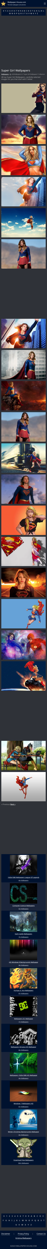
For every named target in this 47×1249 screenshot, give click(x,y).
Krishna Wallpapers (24, 1238)
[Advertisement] (23, 42)
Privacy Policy (23, 1233)
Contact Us (41, 1233)
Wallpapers (5, 74)
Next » (12, 804)
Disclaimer (5, 1233)
